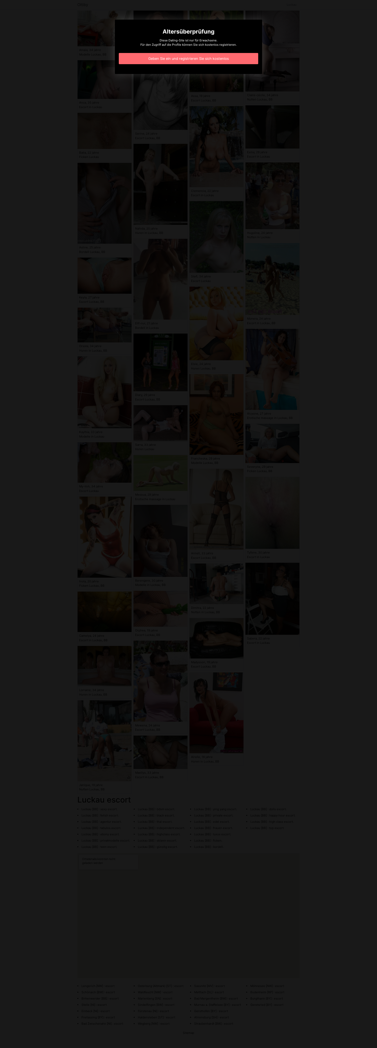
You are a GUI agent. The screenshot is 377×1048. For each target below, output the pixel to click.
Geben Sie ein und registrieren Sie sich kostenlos (188, 59)
